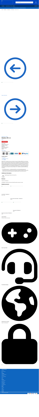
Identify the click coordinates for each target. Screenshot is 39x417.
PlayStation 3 (8, 9)
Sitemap (3, 385)
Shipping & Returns (4, 374)
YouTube (3, 391)
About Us (3, 370)
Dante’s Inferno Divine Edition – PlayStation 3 (16, 198)
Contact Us (3, 375)
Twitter (2, 388)
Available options (4, 141)
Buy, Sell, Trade (3, 371)
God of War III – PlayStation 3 (5, 194)
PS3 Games (12, 9)
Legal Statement (4, 384)
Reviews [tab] (3, 159)
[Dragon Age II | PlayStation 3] (17, 205)
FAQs (2, 378)
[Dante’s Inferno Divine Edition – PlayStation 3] (16, 192)
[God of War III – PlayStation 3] (5, 189)
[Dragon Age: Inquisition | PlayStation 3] (7, 207)
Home (2, 9)
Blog (2, 372)
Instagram (3, 389)
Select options (7, 215)
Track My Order (3, 380)
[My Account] (13, 2)
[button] (36, 6)
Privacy (2, 377)
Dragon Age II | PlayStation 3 (17, 210)
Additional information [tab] (5, 158)
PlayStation (5, 9)
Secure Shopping (4, 376)
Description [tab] (3, 157)
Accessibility (3, 383)
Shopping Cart (3, 382)
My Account (3, 381)
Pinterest (3, 390)
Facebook (3, 387)
